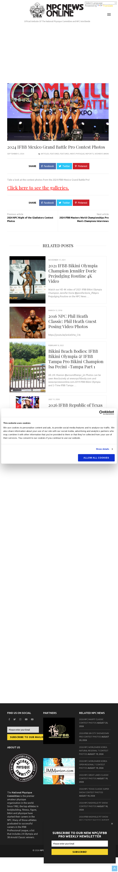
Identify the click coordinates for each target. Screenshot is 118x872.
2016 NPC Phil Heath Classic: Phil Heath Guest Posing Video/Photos (72, 321)
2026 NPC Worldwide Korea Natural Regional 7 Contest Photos (93, 750)
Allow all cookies (96, 458)
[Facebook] (10, 719)
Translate (108, 5)
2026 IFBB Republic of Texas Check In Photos (75, 407)
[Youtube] (32, 719)
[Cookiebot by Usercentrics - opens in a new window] (102, 412)
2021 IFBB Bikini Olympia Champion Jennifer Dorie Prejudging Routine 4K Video (73, 273)
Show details (102, 449)
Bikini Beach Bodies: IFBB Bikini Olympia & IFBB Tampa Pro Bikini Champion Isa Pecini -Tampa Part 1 (75, 358)
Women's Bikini (102, 154)
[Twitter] (14, 719)
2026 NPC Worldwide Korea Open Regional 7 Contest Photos (93, 764)
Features (64, 154)
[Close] (112, 823)
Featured (54, 154)
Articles (45, 154)
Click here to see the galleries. (38, 188)
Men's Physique (77, 154)
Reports (89, 154)
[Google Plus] (26, 719)
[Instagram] (20, 719)
